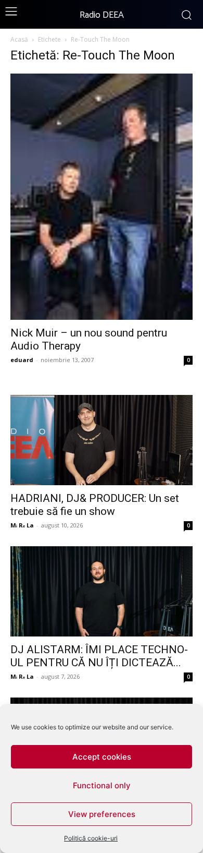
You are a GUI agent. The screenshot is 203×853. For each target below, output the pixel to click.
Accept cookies (101, 757)
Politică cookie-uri (91, 838)
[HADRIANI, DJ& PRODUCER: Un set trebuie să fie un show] (101, 440)
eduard (21, 360)
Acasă (19, 39)
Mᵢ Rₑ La (22, 525)
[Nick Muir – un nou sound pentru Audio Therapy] (101, 197)
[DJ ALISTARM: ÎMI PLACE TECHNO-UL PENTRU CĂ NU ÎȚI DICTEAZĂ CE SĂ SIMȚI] (101, 591)
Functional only (102, 785)
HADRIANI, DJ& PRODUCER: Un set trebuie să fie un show (94, 505)
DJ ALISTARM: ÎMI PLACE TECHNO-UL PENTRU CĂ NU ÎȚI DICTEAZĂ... (99, 656)
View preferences (101, 814)
